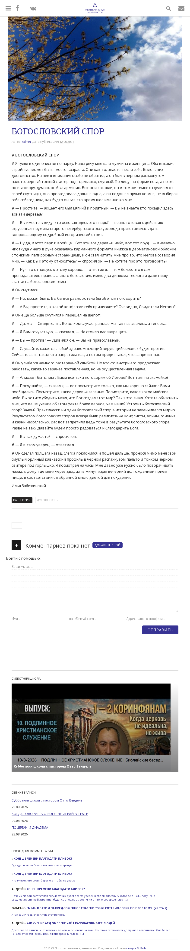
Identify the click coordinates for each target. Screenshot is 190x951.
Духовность (47, 500)
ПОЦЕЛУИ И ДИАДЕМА (30, 827)
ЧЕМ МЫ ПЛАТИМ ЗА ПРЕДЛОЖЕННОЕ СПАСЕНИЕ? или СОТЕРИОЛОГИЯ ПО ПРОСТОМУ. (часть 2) (95, 908)
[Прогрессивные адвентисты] (95, 8)
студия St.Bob (136, 948)
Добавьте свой (107, 545)
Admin (26, 142)
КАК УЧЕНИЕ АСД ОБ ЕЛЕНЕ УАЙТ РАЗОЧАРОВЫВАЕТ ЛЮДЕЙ (70, 923)
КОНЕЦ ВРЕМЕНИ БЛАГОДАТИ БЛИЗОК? (43, 859)
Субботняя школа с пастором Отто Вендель (47, 800)
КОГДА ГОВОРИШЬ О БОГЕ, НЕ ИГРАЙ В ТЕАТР (50, 813)
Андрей (18, 889)
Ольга (17, 908)
